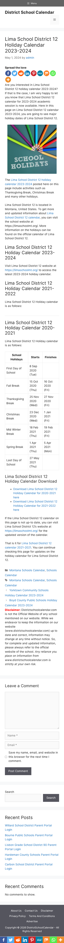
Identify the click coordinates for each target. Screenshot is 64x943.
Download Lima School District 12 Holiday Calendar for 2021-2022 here (35, 505)
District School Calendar (29, 12)
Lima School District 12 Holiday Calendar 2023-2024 (31, 45)
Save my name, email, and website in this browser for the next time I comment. (33, 757)
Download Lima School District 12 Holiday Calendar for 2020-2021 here (35, 493)
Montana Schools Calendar (27, 570)
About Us (16, 910)
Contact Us (31, 910)
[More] (8, 80)
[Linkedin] (27, 73)
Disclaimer (47, 910)
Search (9, 791)
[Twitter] (14, 73)
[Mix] (46, 73)
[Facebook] (8, 73)
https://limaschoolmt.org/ (21, 270)
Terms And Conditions (42, 916)
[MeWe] (40, 73)
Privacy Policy (17, 916)
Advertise (32, 921)
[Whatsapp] (53, 73)
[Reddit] (21, 73)
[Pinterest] (34, 73)
